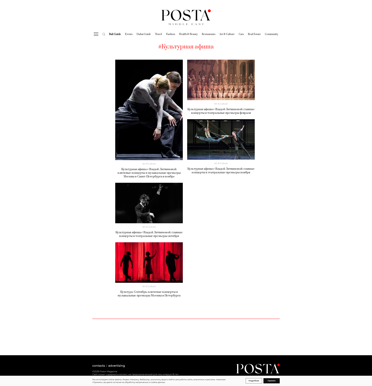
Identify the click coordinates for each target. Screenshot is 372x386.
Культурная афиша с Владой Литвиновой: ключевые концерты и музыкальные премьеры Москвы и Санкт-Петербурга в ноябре (149, 173)
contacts (98, 365)
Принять (272, 381)
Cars (241, 34)
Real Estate (254, 34)
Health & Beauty (188, 34)
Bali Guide (115, 34)
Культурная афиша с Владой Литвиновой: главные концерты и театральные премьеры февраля (221, 111)
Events (129, 34)
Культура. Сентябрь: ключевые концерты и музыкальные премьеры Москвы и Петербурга (149, 293)
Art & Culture (227, 34)
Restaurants (208, 34)
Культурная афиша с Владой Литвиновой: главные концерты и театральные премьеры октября (149, 234)
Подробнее (253, 381)
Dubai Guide (144, 34)
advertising (116, 365)
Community (271, 34)
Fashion (170, 34)
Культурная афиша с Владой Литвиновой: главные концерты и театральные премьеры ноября (221, 170)
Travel (158, 34)
